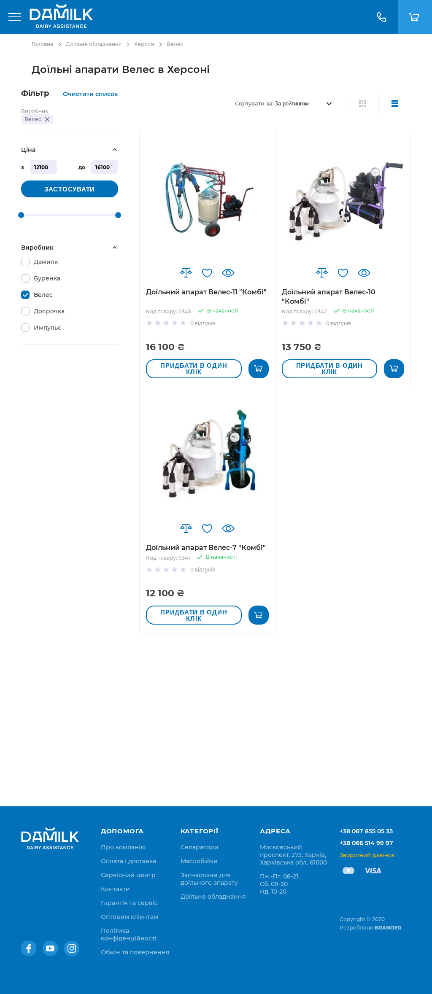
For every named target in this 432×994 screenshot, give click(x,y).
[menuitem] (123, 847)
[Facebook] (28, 948)
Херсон (144, 44)
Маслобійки (199, 861)
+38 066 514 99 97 (366, 843)
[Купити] (258, 368)
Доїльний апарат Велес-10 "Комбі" (328, 296)
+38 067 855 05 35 (366, 831)
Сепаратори (200, 847)
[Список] (394, 103)
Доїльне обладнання (94, 44)
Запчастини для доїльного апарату (209, 878)
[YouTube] (50, 948)
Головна (42, 44)
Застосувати (69, 189)
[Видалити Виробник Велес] (47, 119)
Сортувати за (254, 103)
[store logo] (61, 17)
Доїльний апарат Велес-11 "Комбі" (206, 292)
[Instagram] (71, 948)
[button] (186, 273)
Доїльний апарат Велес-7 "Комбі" (206, 548)
